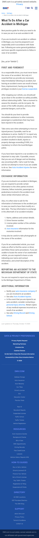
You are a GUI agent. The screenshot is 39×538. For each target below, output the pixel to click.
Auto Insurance (19, 380)
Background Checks (19, 437)
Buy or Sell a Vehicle (19, 467)
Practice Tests (19, 400)
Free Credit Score (19, 450)
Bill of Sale (19, 440)
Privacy (19, 4)
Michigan (9, 13)
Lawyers (19, 454)
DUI (19, 394)
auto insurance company (25, 291)
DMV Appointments (19, 444)
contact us (19, 524)
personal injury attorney (15, 305)
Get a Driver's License (19, 477)
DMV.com (19, 371)
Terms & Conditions (19, 520)
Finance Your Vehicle (19, 474)
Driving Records (19, 447)
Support (19, 509)
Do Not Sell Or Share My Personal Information (19, 354)
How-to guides (20, 462)
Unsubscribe (19, 347)
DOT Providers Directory (19, 500)
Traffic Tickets (19, 420)
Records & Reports (19, 410)
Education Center (19, 397)
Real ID (19, 407)
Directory (19, 492)
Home (3, 13)
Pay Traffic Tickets (20, 480)
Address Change (19, 377)
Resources (20, 429)
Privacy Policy (19, 517)
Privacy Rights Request (19, 341)
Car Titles (19, 387)
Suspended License (19, 413)
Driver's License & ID (19, 470)
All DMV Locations (19, 497)
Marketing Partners (19, 344)
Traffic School (19, 417)
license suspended (29, 89)
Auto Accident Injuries (21, 167)
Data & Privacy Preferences (19, 336)
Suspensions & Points (19, 487)
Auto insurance (12, 229)
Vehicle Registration (19, 423)
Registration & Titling (19, 484)
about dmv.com (19, 514)
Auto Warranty (19, 384)
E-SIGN (19, 361)
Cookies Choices (19, 351)
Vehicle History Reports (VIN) (19, 457)
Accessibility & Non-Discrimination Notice (19, 357)
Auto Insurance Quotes (19, 434)
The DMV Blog (19, 504)
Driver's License (19, 390)
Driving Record (19, 313)
